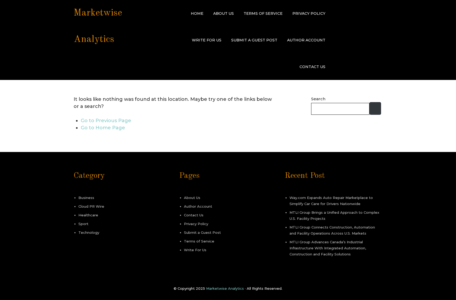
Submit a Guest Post (254, 40)
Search (318, 98)
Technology (88, 232)
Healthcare (88, 215)
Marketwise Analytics (225, 288)
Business (86, 198)
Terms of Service (263, 13)
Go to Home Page (103, 128)
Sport (83, 224)
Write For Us (206, 40)
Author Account (306, 40)
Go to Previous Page (106, 120)
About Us (223, 13)
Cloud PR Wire (91, 206)
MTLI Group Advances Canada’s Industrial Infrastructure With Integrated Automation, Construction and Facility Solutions (327, 248)
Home (197, 13)
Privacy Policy (308, 13)
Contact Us (312, 66)
